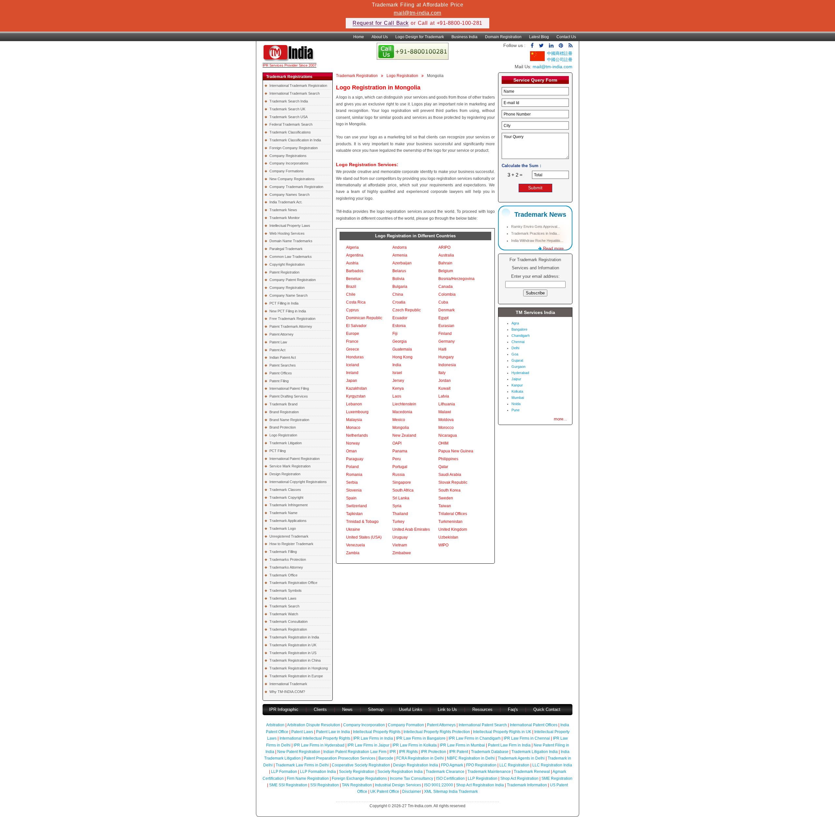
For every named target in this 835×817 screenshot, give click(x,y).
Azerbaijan (402, 263)
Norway (353, 443)
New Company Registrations (292, 179)
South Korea (449, 490)
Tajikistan (354, 513)
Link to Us (447, 709)
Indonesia (447, 365)
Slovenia (354, 490)
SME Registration (556, 778)
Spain (351, 498)
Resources (482, 709)
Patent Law (278, 342)
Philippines (448, 459)
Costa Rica (356, 302)
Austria (352, 263)
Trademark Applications (288, 521)
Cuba (443, 302)
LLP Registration (482, 778)
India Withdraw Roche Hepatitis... (537, 241)
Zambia (352, 553)
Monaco (353, 427)
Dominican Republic (364, 318)
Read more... (555, 248)
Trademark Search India (288, 101)
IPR (392, 751)
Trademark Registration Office (293, 583)
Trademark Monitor (284, 218)
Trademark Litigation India (534, 751)
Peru (396, 459)
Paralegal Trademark (286, 249)
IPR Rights (408, 751)
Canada (445, 286)
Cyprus (352, 310)
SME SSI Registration (288, 785)
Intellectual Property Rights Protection (436, 732)
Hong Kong (402, 357)
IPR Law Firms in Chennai (527, 738)
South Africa (403, 490)
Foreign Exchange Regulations (359, 778)
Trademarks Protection (287, 559)
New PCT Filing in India (287, 311)
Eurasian (446, 325)
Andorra (399, 247)
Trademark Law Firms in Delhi (302, 765)
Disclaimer (411, 791)
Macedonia (402, 412)
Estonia (399, 325)
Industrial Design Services (398, 785)
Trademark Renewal (532, 771)
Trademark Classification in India (295, 140)
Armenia (399, 255)
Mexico (398, 419)
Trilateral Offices (452, 513)
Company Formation (406, 725)
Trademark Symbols (285, 590)
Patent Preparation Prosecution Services (339, 758)
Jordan (444, 380)
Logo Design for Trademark (419, 37)
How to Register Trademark (291, 544)
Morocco (446, 427)
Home (358, 37)
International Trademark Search (294, 93)
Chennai (517, 342)
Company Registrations (288, 156)
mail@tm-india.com (417, 13)
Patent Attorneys (441, 725)
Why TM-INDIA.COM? (287, 692)
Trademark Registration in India (294, 637)
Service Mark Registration (290, 466)
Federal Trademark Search (290, 124)
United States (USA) (364, 537)
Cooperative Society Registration (361, 765)
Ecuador (399, 318)
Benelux (353, 278)
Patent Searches (282, 365)
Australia (446, 255)
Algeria (352, 247)
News (348, 709)
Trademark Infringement (288, 505)
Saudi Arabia (449, 474)
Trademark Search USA (288, 117)
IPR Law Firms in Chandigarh (474, 738)
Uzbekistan (448, 537)
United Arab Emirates (411, 529)
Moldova (446, 419)
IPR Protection (433, 751)
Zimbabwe (401, 553)
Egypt (443, 318)
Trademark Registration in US (292, 653)
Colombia (447, 294)
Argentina (354, 255)
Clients (320, 709)
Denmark (446, 310)
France (352, 341)
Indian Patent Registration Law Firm (355, 751)
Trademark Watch (283, 614)
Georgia (399, 341)
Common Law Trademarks (290, 257)
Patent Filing (279, 381)
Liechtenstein (404, 404)
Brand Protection (282, 427)
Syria (397, 506)
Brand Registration (284, 412)
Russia (398, 474)
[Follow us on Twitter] (541, 45)
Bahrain (445, 263)
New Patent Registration (298, 751)
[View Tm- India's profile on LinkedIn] (551, 45)
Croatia (398, 302)
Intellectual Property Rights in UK (502, 732)
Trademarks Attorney (286, 567)
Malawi (444, 412)
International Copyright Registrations (298, 482)
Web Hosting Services (287, 233)
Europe (352, 333)
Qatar (443, 466)
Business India (464, 37)
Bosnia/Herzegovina (456, 278)
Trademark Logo (282, 528)
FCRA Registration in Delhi (420, 758)
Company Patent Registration (292, 280)
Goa (514, 354)
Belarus (399, 271)
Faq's (513, 709)
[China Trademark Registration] (537, 59)
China (397, 294)
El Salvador (356, 325)
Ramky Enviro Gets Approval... (535, 226)
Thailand (400, 513)
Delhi (515, 348)
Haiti (442, 349)
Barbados (354, 271)
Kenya (398, 388)
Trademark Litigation (285, 443)
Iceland (352, 365)
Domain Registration (503, 37)
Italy (442, 372)
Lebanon (354, 404)
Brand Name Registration (289, 420)
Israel (397, 372)
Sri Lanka (400, 498)
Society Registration (356, 771)
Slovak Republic (452, 482)
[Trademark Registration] (289, 60)
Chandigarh (520, 336)
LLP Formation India (318, 771)
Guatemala (402, 349)
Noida (516, 404)
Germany (446, 341)
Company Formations (286, 171)
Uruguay (400, 537)
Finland (445, 333)
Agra (515, 323)
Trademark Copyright (286, 497)
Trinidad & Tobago (362, 521)
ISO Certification (450, 778)
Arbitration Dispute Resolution (313, 725)
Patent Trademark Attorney (290, 326)
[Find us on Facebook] (532, 45)
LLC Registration (514, 765)
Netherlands (357, 435)
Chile (351, 294)
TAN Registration (357, 785)
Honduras (355, 357)
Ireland (352, 372)
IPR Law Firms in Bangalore (421, 738)
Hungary (446, 357)
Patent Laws (302, 732)
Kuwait (444, 388)
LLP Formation (284, 771)
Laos (396, 396)
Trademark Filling (283, 552)
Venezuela (355, 545)
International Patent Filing (289, 388)
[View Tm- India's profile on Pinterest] (561, 45)
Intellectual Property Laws (289, 226)
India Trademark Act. (285, 202)
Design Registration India (415, 765)
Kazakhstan (356, 388)
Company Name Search (288, 295)
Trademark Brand (283, 404)
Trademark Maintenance (489, 771)
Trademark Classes (285, 490)
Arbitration (275, 725)
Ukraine (353, 529)
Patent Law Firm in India (509, 745)
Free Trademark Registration (292, 319)
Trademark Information (527, 785)
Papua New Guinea (455, 451)
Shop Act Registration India (480, 785)
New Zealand (404, 435)
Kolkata (517, 391)
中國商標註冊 (559, 53)
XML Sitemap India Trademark (451, 791)
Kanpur (517, 385)
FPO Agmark (452, 765)
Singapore (401, 482)
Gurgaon (518, 367)
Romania (354, 474)
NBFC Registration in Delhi (471, 758)
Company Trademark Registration (296, 187)
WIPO (443, 545)
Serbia (352, 482)
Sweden (445, 498)
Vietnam (399, 545)
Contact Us (566, 37)
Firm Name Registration (308, 778)
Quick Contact (546, 709)
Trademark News (283, 210)
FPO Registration (481, 765)
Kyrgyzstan (356, 396)
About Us (380, 37)
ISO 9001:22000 (438, 785)
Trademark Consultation (288, 621)
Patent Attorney (281, 334)
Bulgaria (399, 286)
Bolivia (398, 278)
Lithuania (446, 404)
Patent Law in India (333, 732)
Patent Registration (284, 272)
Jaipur (516, 379)
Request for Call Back (381, 23)
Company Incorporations (289, 163)
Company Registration (287, 288)
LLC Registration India (552, 765)
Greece (352, 349)
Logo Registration (283, 435)
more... (560, 418)
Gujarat (517, 360)
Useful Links (411, 709)
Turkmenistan (450, 521)
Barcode (385, 758)
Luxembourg (357, 412)
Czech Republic (406, 310)
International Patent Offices (533, 725)
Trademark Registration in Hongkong (298, 668)
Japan (351, 380)
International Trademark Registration (298, 85)
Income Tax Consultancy (411, 778)
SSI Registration (324, 785)
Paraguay (354, 459)
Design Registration (284, 474)
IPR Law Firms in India (373, 738)
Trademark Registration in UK (292, 645)
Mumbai (517, 398)
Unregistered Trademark (289, 536)
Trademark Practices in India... (535, 233)
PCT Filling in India (283, 303)
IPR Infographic (283, 709)
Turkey (398, 521)
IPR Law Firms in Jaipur (368, 745)
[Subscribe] (570, 45)
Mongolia (400, 427)
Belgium (445, 271)
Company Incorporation (364, 725)
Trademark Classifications (290, 132)
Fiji (395, 333)
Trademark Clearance (445, 771)
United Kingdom (452, 529)
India (396, 365)
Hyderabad (520, 373)
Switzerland (356, 506)
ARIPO (444, 247)
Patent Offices (280, 373)
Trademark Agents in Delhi (521, 758)
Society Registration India (400, 771)
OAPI (397, 443)
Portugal (399, 466)
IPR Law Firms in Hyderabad (319, 745)
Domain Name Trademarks (290, 241)
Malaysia (354, 419)
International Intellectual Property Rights (315, 738)
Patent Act (277, 350)
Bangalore (519, 329)
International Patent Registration (294, 459)
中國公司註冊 (559, 59)
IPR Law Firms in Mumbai (462, 745)
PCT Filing (277, 451)
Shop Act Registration (519, 778)
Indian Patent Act (282, 357)
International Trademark (288, 684)
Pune (515, 410)
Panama (399, 451)
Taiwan (444, 506)
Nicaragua (447, 435)
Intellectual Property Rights (377, 732)
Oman (351, 451)
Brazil (351, 286)
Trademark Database (490, 751)
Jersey (398, 380)
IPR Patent (458, 751)
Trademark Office (283, 575)
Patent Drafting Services (288, 396)
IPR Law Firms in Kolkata (414, 745)
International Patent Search (483, 725)
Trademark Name (283, 513)
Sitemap (376, 709)
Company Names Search (289, 194)
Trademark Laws (282, 598)
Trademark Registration (288, 629)
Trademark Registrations (289, 76)
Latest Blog (539, 37)
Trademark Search (284, 606)
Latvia (443, 396)
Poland (352, 466)
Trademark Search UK (287, 109)
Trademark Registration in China (295, 660)
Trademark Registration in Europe (296, 676)
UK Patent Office (384, 791)
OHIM (443, 443)
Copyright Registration (287, 264)
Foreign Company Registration (293, 148)
